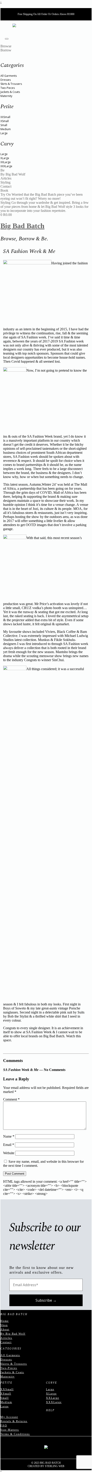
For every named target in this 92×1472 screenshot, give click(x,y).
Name (8, 1136)
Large (4, 133)
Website (8, 1153)
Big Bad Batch (22, 226)
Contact (6, 1342)
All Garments (8, 76)
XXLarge (5, 162)
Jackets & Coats (10, 92)
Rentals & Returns (13, 1421)
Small (3, 125)
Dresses (5, 80)
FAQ (3, 1425)
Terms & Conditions (15, 1434)
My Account (9, 1417)
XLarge (4, 158)
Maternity (6, 96)
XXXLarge (6, 166)
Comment (11, 1099)
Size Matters (9, 1429)
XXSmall (5, 117)
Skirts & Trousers (11, 84)
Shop (4, 1325)
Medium (5, 129)
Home (4, 1321)
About (4, 1329)
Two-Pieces (7, 88)
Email (8, 1145)
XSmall (4, 121)
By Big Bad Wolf (12, 1333)
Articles (6, 1338)
